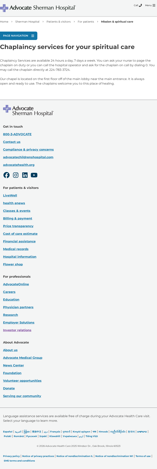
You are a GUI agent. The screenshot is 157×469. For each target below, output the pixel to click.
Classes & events (16, 211)
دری (46, 431)
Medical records (16, 249)
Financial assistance (19, 241)
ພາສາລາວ (142, 431)
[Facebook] (6, 175)
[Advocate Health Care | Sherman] (43, 8)
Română (19, 436)
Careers (9, 292)
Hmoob (103, 431)
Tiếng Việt (92, 436)
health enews (14, 203)
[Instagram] (16, 175)
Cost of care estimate (20, 234)
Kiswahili (54, 436)
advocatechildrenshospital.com (28, 157)
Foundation (12, 373)
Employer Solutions (18, 322)
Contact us (11, 142)
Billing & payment (17, 218)
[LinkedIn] (25, 175)
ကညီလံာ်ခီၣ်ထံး (117, 431)
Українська (70, 436)
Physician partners (18, 307)
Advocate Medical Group (22, 358)
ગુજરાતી (66, 431)
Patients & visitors (59, 21)
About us (10, 350)
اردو (81, 436)
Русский (31, 436)
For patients (86, 21)
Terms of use (143, 456)
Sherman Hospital (27, 21)
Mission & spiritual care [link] (117, 21)
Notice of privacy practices (38, 456)
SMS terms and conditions (19, 460)
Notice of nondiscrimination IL (74, 456)
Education (11, 299)
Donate (9, 388)
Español (7, 431)
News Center (13, 365)
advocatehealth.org (18, 165)
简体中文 (36, 431)
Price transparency (18, 226)
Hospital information (19, 257)
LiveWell (10, 195)
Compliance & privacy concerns (28, 149)
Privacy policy (11, 456)
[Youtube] (34, 175)
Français (55, 431)
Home (4, 21)
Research (10, 315)
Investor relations (17, 330)
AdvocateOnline (16, 284)
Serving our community (22, 396)
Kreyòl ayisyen (81, 431)
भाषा (94, 431)
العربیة (18, 431)
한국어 (131, 431)
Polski (7, 436)
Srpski (43, 436)
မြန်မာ (27, 431)
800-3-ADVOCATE (17, 134)
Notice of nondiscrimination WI (114, 456)
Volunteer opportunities (22, 381)
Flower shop (13, 264)
